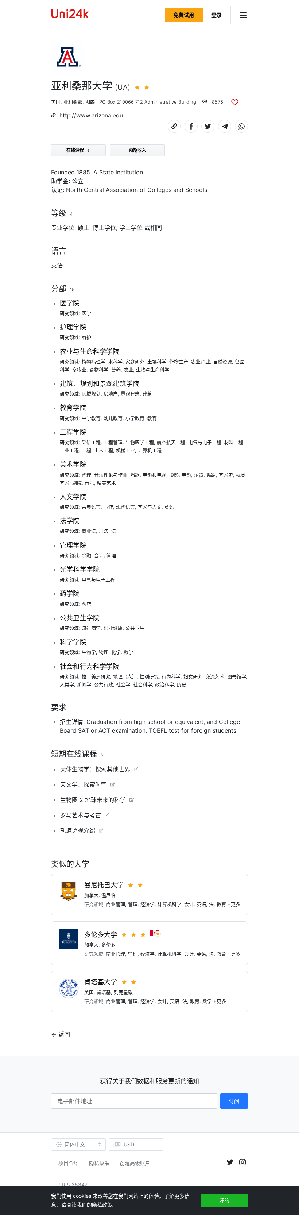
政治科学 (164, 684)
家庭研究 (134, 361)
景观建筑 (130, 394)
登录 (216, 15)
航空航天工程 (171, 442)
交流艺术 (214, 676)
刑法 (103, 531)
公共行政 (103, 684)
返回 (64, 1034)
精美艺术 (106, 483)
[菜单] (239, 15)
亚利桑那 (72, 102)
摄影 (174, 475)
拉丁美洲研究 (96, 676)
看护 (86, 337)
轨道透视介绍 (77, 830)
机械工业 (125, 450)
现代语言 (125, 507)
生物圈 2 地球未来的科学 (93, 799)
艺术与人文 (150, 507)
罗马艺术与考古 (80, 815)
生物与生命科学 (152, 370)
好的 (224, 1200)
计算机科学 (169, 904)
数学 (128, 652)
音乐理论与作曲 (110, 475)
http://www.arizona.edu (91, 115)
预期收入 (137, 150)
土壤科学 (156, 361)
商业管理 (115, 904)
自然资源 (222, 361)
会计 (99, 555)
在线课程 (77, 150)
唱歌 (135, 475)
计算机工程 (150, 450)
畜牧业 (79, 370)
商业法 (89, 531)
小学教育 (134, 418)
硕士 (83, 227)
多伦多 (108, 945)
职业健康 (113, 628)
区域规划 (91, 394)
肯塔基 (104, 992)
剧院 (77, 483)
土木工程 (103, 450)
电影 (186, 475)
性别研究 (149, 676)
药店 (86, 604)
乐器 (198, 475)
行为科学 (171, 676)
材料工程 (233, 442)
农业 (128, 370)
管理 (111, 555)
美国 (56, 102)
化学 (116, 652)
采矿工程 (91, 442)
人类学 (67, 684)
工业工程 (69, 450)
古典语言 (91, 507)
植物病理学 (93, 361)
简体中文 (75, 1145)
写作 (108, 507)
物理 (103, 652)
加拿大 (91, 895)
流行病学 (91, 628)
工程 (86, 450)
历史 (181, 684)
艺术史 (226, 475)
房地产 (111, 394)
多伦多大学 (100, 934)
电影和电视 (154, 475)
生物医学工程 (139, 442)
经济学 (147, 904)
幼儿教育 (113, 418)
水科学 (115, 361)
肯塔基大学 (100, 982)
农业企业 (200, 361)
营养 (116, 370)
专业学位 (62, 227)
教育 (152, 418)
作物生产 (178, 361)
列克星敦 (123, 992)
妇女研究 (192, 676)
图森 (90, 102)
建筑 (147, 394)
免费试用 (184, 15)
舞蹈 (211, 475)
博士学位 (104, 227)
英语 (57, 265)
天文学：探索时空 (83, 784)
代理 (86, 475)
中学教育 (91, 418)
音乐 (89, 483)
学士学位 (131, 227)
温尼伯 (108, 895)
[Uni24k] (70, 15)
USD (129, 1144)
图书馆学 (236, 676)
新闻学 (84, 684)
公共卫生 (134, 628)
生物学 (89, 652)
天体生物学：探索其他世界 (95, 769)
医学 (86, 313)
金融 (86, 555)
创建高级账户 (135, 1163)
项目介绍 (68, 1163)
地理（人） (125, 676)
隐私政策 (99, 1163)
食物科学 (98, 370)
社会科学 (142, 684)
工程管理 (113, 442)
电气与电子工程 (204, 442)
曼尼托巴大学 (104, 885)
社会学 (123, 684)
